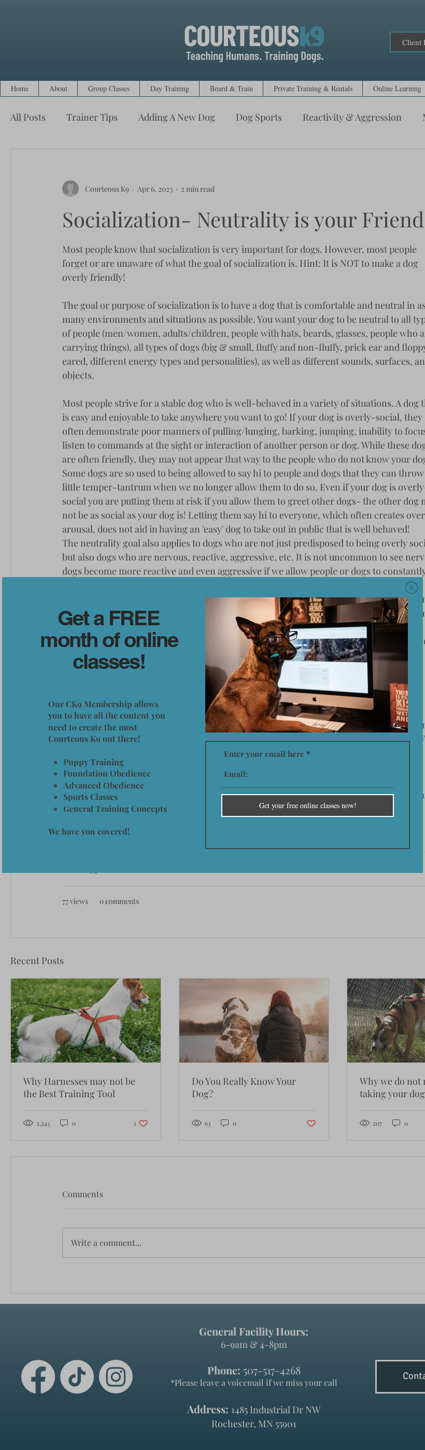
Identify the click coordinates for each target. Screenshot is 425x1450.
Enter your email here (264, 754)
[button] (411, 588)
